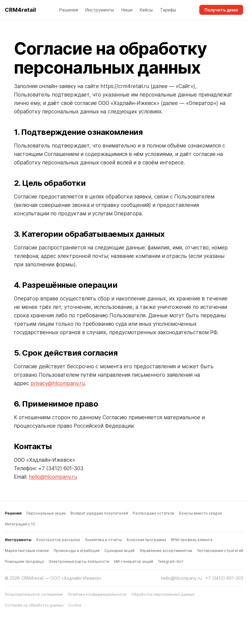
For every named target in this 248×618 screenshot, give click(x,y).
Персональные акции (46, 513)
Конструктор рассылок (58, 539)
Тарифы (168, 9)
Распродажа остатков (153, 513)
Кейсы (146, 9)
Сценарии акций (119, 550)
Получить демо (221, 9)
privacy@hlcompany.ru (58, 383)
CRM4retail (20, 10)
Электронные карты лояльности (79, 561)
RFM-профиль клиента (191, 539)
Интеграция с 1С (20, 524)
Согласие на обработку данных (34, 605)
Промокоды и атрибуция (77, 550)
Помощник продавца (24, 561)
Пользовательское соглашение (34, 594)
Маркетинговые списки (27, 550)
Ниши (126, 9)
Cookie (74, 605)
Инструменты (99, 9)
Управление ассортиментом (165, 550)
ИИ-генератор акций (133, 561)
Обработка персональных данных (162, 594)
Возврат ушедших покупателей (99, 513)
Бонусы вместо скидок (200, 513)
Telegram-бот (171, 561)
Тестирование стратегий (220, 550)
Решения (68, 9)
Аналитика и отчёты (103, 539)
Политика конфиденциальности (97, 594)
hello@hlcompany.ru (53, 477)
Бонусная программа (146, 539)
